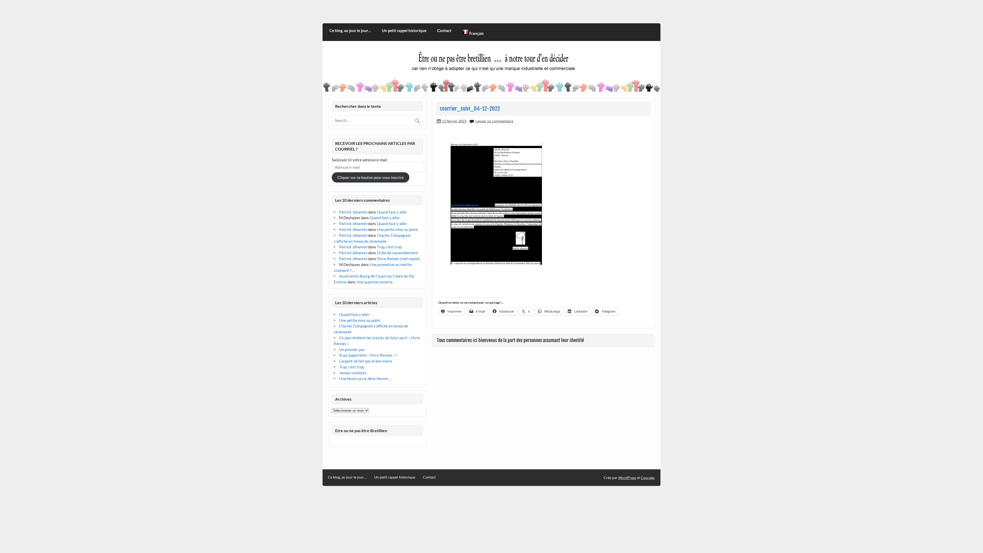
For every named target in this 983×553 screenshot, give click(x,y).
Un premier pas (352, 349)
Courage (647, 477)
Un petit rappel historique (404, 30)
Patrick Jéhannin (353, 212)
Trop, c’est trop (389, 246)
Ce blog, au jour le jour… (350, 30)
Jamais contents (353, 372)
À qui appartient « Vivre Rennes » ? (368, 355)
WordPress (627, 477)
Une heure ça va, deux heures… (365, 378)
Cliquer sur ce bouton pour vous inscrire (370, 177)
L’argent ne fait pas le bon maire (365, 361)
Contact (444, 30)
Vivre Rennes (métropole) (398, 258)
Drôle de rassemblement (397, 252)
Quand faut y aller (392, 212)
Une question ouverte (374, 282)
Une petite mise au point (397, 229)
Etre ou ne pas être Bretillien (361, 430)
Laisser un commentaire (494, 121)
